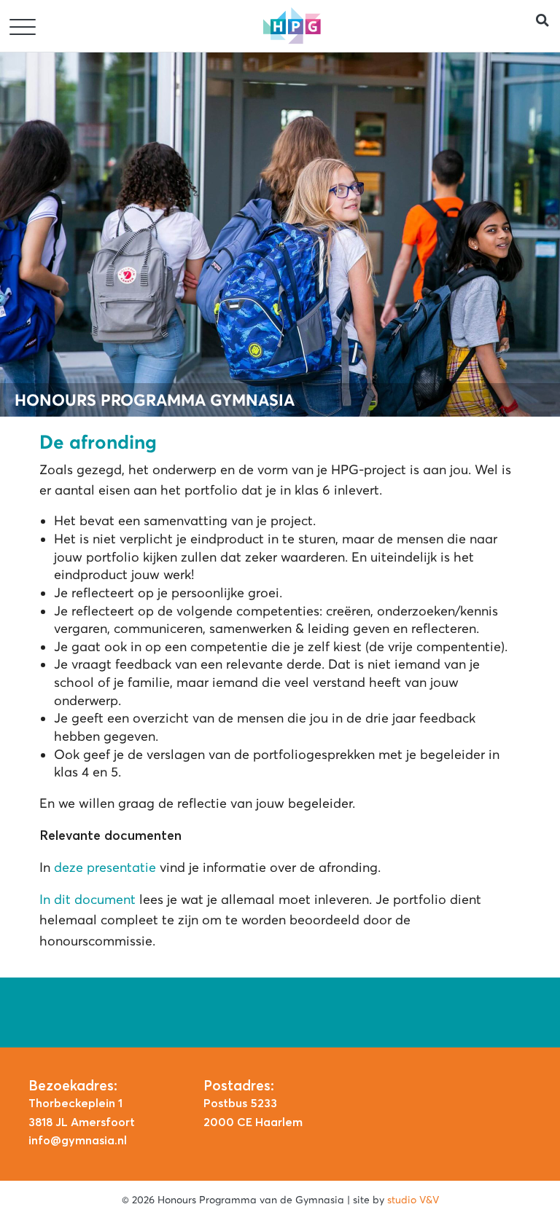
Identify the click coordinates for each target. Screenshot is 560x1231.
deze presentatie (105, 868)
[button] (548, 26)
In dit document (87, 900)
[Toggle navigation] (24, 27)
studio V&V (413, 1199)
